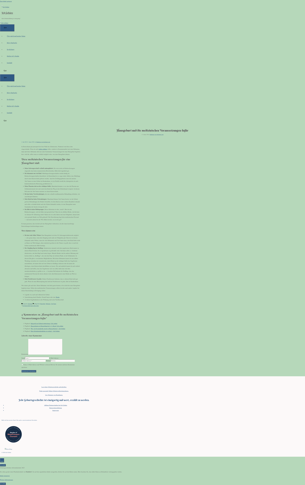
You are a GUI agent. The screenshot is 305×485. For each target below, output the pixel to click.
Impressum (55, 410)
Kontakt (9, 63)
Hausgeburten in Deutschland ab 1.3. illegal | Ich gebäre (47, 326)
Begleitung (10, 49)
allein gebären (43, 149)
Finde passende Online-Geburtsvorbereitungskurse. (54, 391)
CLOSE (3, 465)
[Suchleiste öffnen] (5, 71)
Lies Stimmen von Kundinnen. (54, 395)
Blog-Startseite (12, 43)
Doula (57, 297)
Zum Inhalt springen (6, 1)
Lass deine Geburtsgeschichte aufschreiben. (54, 387)
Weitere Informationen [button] (6, 480)
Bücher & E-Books (13, 56)
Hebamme (48, 304)
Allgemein (30, 304)
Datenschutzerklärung (55, 408)
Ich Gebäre (7, 12)
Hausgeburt (42, 304)
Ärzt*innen (53, 304)
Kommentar (24, 354)
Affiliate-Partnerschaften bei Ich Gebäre (55, 405)
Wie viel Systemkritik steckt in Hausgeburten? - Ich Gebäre (48, 329)
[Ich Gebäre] (4, 23)
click (2, 461)
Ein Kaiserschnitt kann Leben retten (31, 305)
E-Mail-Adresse (53, 358)
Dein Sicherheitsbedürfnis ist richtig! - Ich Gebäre (45, 331)
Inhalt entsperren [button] (5, 476)
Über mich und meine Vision (16, 36)
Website (48, 361)
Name (23, 358)
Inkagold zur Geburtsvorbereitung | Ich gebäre (44, 323)
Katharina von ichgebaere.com (156, 134)
